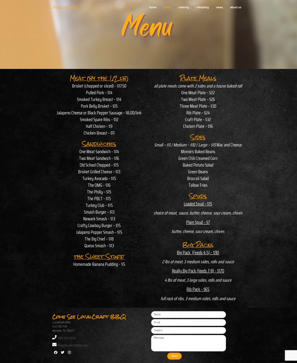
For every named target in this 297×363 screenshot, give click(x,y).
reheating (202, 7)
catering (183, 7)
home (153, 7)
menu (167, 7)
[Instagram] (69, 352)
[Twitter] (62, 352)
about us (235, 7)
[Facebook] (55, 352)
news (219, 7)
